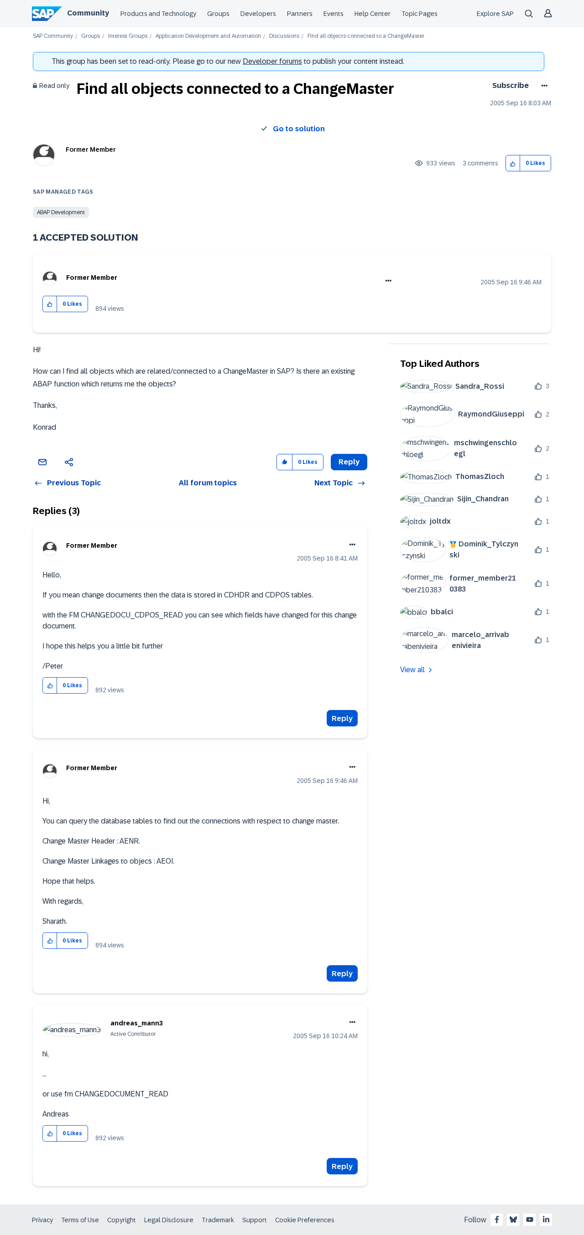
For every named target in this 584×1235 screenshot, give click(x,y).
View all (412, 670)
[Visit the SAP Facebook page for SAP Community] (497, 1219)
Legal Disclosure (168, 1220)
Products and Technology (158, 13)
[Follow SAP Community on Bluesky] (513, 1219)
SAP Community (53, 36)
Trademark (218, 1220)
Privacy (42, 1220)
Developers (258, 13)
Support (254, 1220)
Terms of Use (80, 1220)
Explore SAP (495, 13)
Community (88, 13)
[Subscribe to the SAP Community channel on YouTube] (529, 1219)
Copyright (121, 1220)
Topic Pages (420, 13)
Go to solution (299, 129)
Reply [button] (349, 462)
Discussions (284, 36)
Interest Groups (127, 36)
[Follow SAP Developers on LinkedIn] (546, 1219)
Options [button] (543, 85)
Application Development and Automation (208, 36)
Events (333, 13)
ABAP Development (61, 212)
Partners (300, 13)
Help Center (373, 13)
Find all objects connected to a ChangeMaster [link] (366, 36)
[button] (513, 163)
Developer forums (272, 61)
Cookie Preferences (304, 1220)
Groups (218, 13)
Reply (342, 718)
